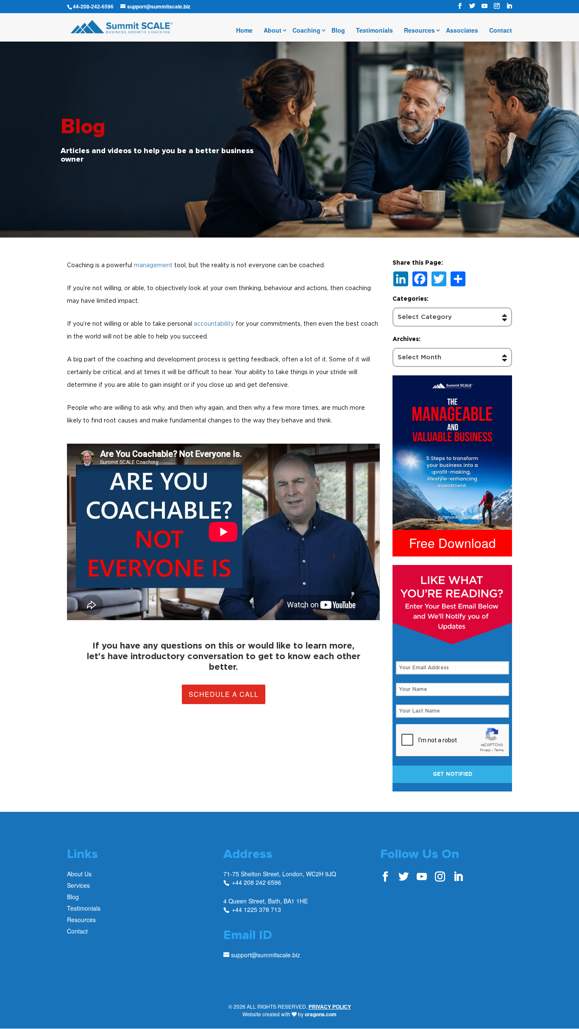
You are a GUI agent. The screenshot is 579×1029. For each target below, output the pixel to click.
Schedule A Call (224, 694)
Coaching (306, 30)
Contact (500, 30)
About (272, 30)
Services (78, 885)
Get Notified (452, 774)
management (153, 265)
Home (244, 30)
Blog (338, 30)
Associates (462, 30)
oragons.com (321, 1014)
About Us (79, 874)
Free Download (452, 543)
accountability (214, 323)
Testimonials (374, 30)
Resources (419, 30)
